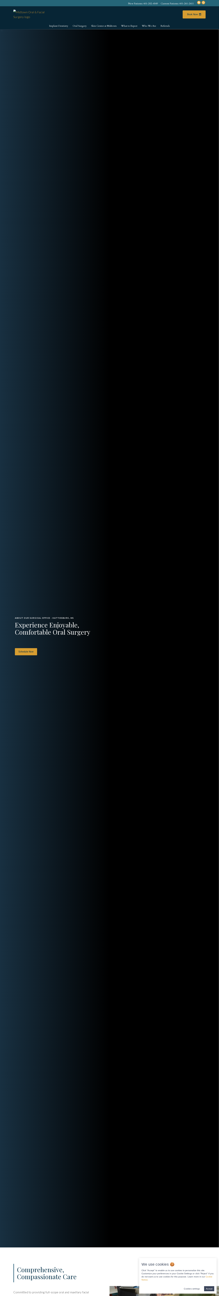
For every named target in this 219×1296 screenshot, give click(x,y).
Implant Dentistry (58, 26)
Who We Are (149, 26)
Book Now (192, 14)
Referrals (165, 26)
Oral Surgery (80, 26)
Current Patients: (177, 3)
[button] (26, 651)
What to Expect (129, 26)
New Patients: (143, 3)
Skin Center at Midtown (104, 26)
